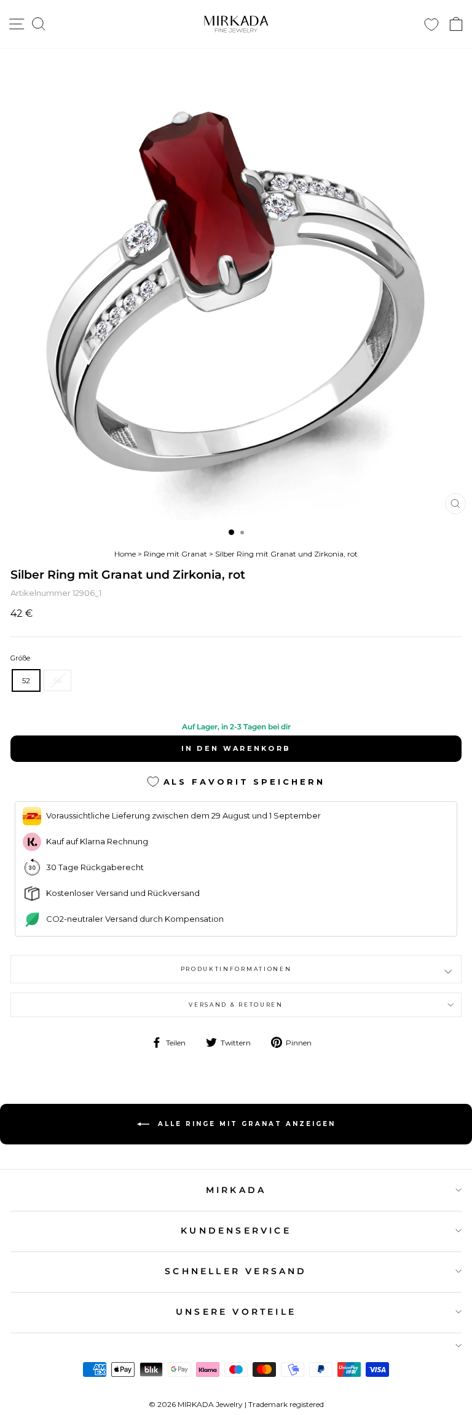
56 (57, 680)
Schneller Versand (236, 1271)
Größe (20, 658)
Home (125, 553)
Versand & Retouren (236, 1004)
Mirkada (236, 1189)
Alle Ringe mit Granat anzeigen (245, 1123)
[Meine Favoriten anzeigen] (431, 24)
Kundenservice (236, 1230)
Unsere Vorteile (236, 1311)
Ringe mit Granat (175, 553)
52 (26, 680)
